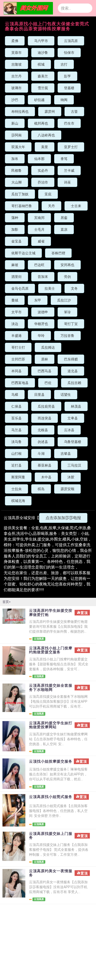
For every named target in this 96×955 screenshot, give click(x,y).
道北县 (72, 371)
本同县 (16, 371)
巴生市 (69, 123)
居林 (44, 359)
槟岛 (41, 489)
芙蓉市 (16, 53)
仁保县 (16, 406)
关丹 (51, 206)
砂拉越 (39, 100)
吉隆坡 (16, 64)
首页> (6, 602)
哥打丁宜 (71, 324)
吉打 (64, 64)
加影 (14, 229)
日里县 (39, 395)
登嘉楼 (69, 88)
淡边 (14, 324)
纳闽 (64, 100)
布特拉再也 (20, 112)
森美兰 (43, 76)
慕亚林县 (44, 465)
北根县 (43, 430)
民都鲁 (16, 170)
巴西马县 (44, 371)
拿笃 (64, 159)
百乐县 (16, 418)
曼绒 (14, 300)
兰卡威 (69, 170)
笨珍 (67, 312)
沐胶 (70, 477)
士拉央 (16, 489)
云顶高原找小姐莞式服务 (50, 797)
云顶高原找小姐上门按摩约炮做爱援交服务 (50, 650)
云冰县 (69, 430)
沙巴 (14, 100)
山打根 (16, 454)
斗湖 (41, 454)
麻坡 (14, 265)
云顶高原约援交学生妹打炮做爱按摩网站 (50, 725)
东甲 (37, 300)
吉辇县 (66, 454)
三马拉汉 (74, 465)
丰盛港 (16, 336)
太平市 (16, 312)
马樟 (14, 395)
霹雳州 (50, 112)
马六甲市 (41, 41)
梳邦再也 (41, 123)
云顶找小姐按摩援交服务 (50, 761)
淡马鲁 (16, 442)
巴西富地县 (20, 383)
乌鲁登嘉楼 (72, 442)
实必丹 (43, 170)
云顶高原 (71, 41)
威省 (41, 241)
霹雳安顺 (67, 489)
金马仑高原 (20, 288)
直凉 (64, 229)
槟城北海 (18, 501)
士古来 (76, 206)
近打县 (16, 465)
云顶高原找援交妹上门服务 (50, 836)
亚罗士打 (71, 147)
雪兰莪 (43, 88)
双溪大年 (18, 147)
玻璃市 (16, 88)
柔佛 (14, 41)
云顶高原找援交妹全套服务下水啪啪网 (50, 688)
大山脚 (16, 182)
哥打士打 (18, 347)
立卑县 (72, 418)
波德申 (43, 312)
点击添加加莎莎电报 (63, 517)
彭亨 (67, 76)
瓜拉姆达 (48, 347)
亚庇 (48, 194)
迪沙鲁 (43, 53)
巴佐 (48, 383)
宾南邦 (39, 218)
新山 (14, 123)
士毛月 (39, 229)
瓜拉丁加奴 (20, 194)
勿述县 (43, 442)
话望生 (66, 395)
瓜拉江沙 (64, 300)
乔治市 (43, 182)
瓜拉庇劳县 (46, 406)
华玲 (41, 336)
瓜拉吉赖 (74, 383)
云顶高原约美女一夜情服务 (50, 873)
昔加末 (43, 277)
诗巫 (67, 182)
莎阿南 (16, 135)
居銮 (64, 218)
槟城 (41, 64)
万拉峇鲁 (67, 336)
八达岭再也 (46, 135)
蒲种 (14, 218)
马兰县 (16, 430)
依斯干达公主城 (23, 253)
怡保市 (69, 53)
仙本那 (39, 159)
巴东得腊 (71, 359)
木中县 (46, 477)
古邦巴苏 (18, 359)
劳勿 (67, 277)
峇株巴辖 (58, 253)
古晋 (74, 112)
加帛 (14, 159)
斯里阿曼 (18, 477)
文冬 (74, 288)
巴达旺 (39, 265)
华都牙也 (41, 324)
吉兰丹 (16, 76)
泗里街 (16, 277)
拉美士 (50, 288)
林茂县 (76, 406)
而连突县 (44, 418)
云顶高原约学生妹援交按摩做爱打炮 (50, 613)
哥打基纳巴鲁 (21, 206)
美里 (44, 147)
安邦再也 (67, 265)
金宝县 (16, 241)
